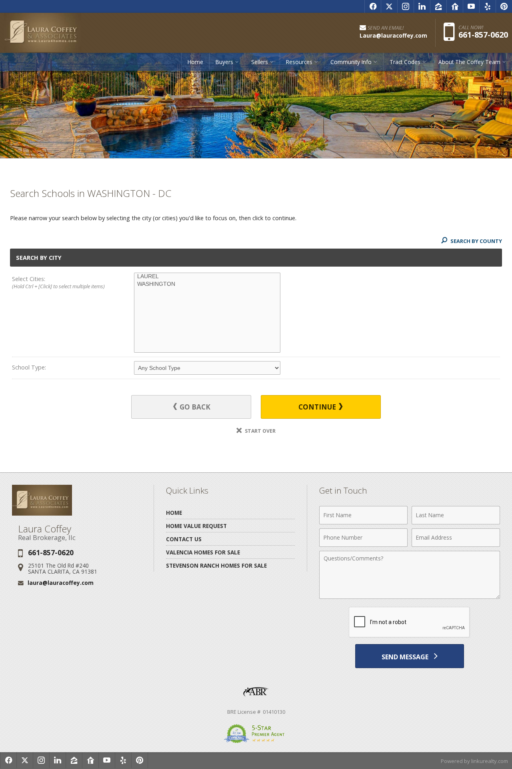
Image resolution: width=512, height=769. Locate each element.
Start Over (260, 431)
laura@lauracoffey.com (61, 582)
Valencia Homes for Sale (203, 552)
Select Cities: (58, 282)
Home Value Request (196, 526)
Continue (318, 407)
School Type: (29, 367)
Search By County (475, 241)
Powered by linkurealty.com (474, 761)
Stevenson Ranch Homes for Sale (216, 565)
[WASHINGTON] (207, 284)
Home (195, 62)
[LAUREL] (207, 276)
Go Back (194, 407)
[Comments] (409, 596)
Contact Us (184, 539)
